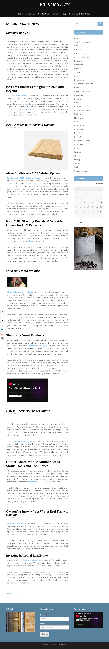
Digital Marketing (81, 57)
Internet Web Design (83, 110)
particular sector (26, 109)
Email (43, 624)
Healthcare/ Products (83, 84)
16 (101, 202)
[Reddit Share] (2, 334)
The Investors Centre (17, 96)
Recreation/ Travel (82, 141)
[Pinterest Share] (2, 325)
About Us (30, 14)
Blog (76, 46)
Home (20, 14)
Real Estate (79, 133)
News (76, 122)
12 (84, 202)
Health (77, 76)
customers (32, 482)
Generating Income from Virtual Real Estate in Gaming (37, 513)
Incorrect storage (38, 346)
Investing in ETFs (18, 32)
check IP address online (23, 441)
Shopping (78, 156)
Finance (77, 69)
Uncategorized (80, 171)
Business (78, 50)
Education (78, 61)
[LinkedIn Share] (2, 330)
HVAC (76, 103)
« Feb (76, 222)
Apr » (82, 222)
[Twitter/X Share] (2, 321)
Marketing (78, 118)
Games (77, 72)
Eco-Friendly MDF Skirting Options (30, 124)
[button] (2, 338)
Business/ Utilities (81, 54)
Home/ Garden (80, 95)
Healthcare (79, 80)
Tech (76, 167)
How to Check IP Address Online (28, 410)
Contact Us (43, 14)
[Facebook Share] (2, 312)
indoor (32, 241)
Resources (78, 145)
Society (77, 160)
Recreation (79, 137)
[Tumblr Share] (2, 316)
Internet (77, 107)
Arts (76, 38)
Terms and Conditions (80, 14)
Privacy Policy (59, 14)
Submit (45, 634)
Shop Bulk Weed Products (23, 270)
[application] (88, 620)
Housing (77, 99)
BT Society (54, 4)
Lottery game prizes (17, 524)
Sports (77, 163)
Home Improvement (83, 91)
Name (43, 615)
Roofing (77, 148)
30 (101, 211)
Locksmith (78, 114)
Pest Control (79, 126)
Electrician (78, 65)
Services (77, 152)
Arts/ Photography (82, 42)
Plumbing (78, 129)
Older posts (13, 593)
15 (96, 202)
